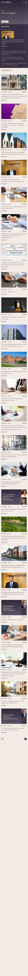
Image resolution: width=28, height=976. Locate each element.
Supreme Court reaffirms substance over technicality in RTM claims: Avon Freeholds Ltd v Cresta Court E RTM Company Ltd (13, 53)
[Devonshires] (7, 2)
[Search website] (23, 2)
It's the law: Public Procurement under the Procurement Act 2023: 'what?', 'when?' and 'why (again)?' (12, 59)
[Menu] (26, 2)
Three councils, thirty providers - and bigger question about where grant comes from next (13, 64)
